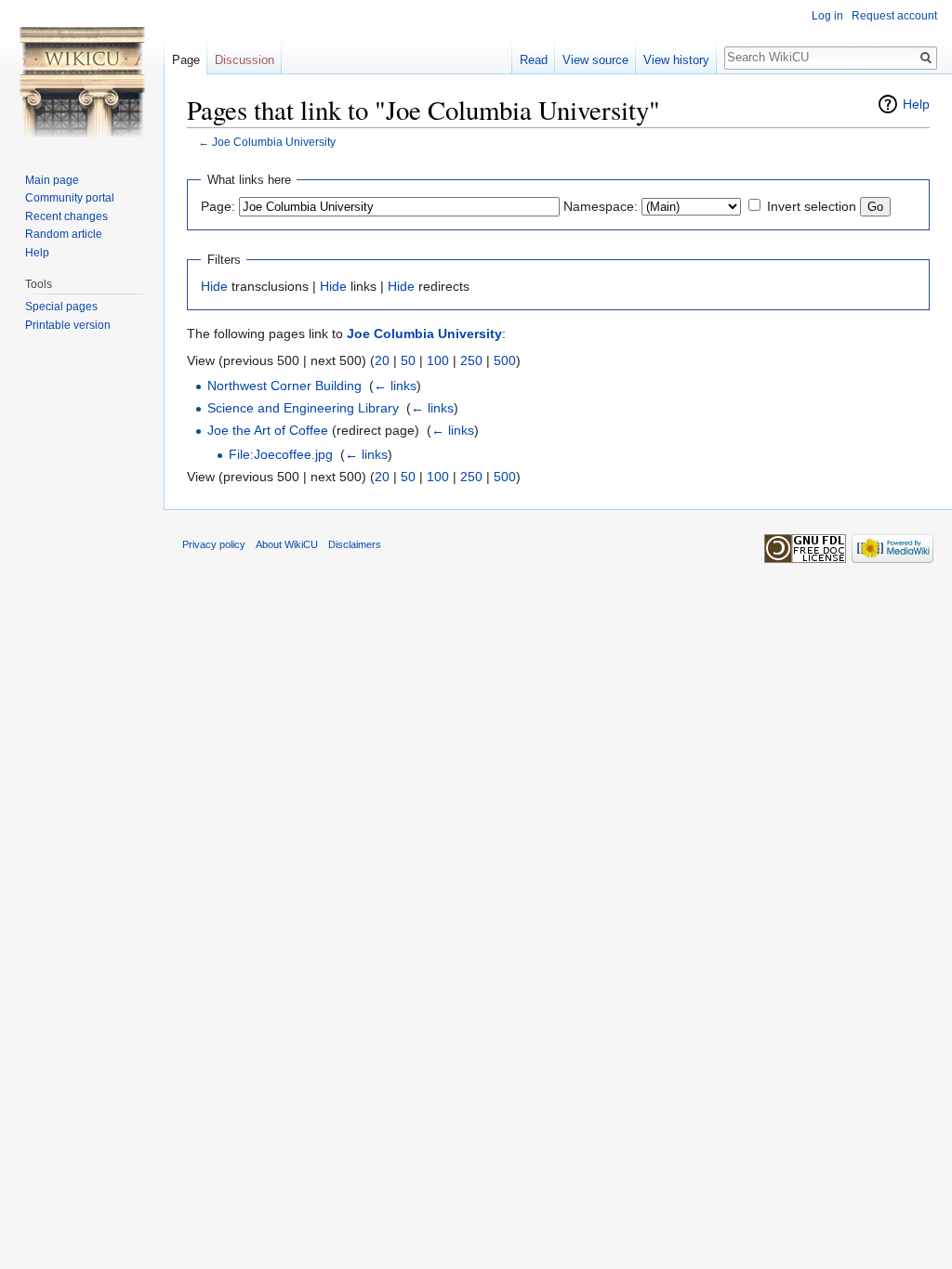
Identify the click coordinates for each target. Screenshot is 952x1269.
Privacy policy (213, 544)
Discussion (244, 60)
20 (382, 360)
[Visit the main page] (81, 74)
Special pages (61, 306)
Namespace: (600, 206)
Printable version (68, 325)
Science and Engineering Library (303, 407)
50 (408, 360)
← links (395, 385)
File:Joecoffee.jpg (281, 454)
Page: (218, 206)
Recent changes (66, 216)
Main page (52, 180)
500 (505, 360)
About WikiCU (287, 544)
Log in (827, 15)
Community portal (69, 197)
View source (595, 60)
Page (186, 60)
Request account (894, 15)
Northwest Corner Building (284, 385)
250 (471, 360)
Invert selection (811, 206)
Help (916, 104)
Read (534, 60)
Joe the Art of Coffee (267, 430)
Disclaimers (354, 544)
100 (438, 360)
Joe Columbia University (274, 142)
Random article (63, 234)
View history (676, 60)
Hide (214, 286)
